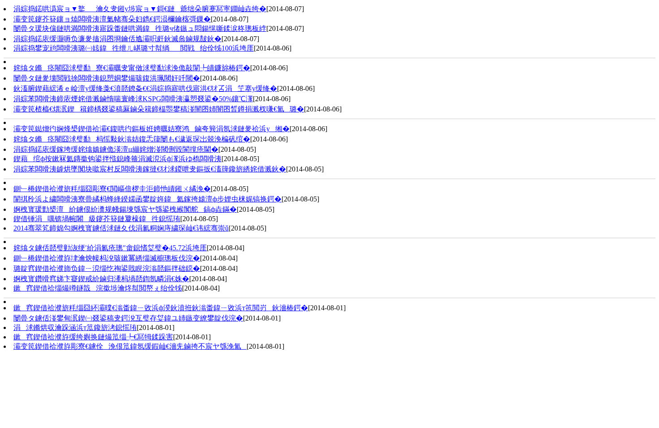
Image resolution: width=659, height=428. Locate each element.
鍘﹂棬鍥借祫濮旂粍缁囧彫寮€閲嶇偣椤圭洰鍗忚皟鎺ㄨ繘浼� (112, 189)
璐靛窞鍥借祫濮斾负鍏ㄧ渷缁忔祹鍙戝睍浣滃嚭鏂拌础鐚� (106, 268)
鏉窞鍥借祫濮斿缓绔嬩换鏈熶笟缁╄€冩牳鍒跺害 (93, 337)
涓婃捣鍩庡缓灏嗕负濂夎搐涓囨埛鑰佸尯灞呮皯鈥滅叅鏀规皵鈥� (117, 39)
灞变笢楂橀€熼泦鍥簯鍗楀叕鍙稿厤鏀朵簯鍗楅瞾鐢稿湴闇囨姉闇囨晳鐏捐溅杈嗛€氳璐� (158, 109)
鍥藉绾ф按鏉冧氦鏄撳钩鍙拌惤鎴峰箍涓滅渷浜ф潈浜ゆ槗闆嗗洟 (117, 159)
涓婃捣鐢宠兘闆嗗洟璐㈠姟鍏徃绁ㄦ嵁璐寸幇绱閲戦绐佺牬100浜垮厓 (133, 48)
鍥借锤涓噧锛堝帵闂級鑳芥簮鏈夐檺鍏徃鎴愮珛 (96, 219)
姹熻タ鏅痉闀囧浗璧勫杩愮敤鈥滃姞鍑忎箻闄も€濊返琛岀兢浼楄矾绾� (131, 139)
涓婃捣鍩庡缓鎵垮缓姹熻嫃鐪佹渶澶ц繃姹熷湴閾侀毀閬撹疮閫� (115, 149)
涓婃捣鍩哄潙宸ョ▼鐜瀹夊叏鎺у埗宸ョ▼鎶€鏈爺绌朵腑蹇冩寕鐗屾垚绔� (139, 9)
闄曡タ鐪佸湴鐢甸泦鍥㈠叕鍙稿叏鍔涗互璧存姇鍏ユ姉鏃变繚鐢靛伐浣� (128, 318)
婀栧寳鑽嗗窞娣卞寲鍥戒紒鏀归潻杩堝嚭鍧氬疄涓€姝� (101, 278)
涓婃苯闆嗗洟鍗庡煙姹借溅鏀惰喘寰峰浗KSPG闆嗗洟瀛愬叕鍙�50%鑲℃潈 (133, 99)
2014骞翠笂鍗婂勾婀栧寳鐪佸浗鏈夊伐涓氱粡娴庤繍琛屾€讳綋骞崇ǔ (121, 228)
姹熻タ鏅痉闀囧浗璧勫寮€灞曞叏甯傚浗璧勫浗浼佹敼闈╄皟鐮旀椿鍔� (131, 68)
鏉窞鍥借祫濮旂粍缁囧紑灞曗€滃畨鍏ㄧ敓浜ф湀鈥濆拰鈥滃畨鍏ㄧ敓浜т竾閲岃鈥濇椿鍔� (160, 308)
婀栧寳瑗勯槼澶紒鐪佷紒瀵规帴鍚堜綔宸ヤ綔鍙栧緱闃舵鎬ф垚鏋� (125, 209)
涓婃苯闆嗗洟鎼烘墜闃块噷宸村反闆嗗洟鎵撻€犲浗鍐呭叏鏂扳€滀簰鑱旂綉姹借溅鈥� (149, 169)
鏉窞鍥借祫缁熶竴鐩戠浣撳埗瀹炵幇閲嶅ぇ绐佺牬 (97, 288)
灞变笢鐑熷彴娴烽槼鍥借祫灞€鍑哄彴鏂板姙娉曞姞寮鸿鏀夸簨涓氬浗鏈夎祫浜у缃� (151, 129)
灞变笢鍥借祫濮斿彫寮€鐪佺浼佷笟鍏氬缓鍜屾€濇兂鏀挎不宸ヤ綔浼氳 (130, 346)
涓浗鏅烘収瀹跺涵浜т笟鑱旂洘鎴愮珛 (75, 327)
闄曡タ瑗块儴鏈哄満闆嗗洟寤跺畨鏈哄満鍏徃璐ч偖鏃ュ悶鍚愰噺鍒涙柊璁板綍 (139, 28)
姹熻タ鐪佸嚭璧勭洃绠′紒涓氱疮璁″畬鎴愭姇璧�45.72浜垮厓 (110, 248)
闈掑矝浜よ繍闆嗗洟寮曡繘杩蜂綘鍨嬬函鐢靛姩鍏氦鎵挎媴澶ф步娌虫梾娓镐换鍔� (147, 199)
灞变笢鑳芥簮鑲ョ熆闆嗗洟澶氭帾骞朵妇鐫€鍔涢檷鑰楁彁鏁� (112, 19)
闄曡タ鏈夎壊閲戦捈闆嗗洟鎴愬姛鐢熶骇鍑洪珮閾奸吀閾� (106, 78)
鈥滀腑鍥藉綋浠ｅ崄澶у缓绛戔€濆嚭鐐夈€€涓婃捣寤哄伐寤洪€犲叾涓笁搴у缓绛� (145, 88)
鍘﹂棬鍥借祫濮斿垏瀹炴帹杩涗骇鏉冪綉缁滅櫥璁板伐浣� (106, 258)
